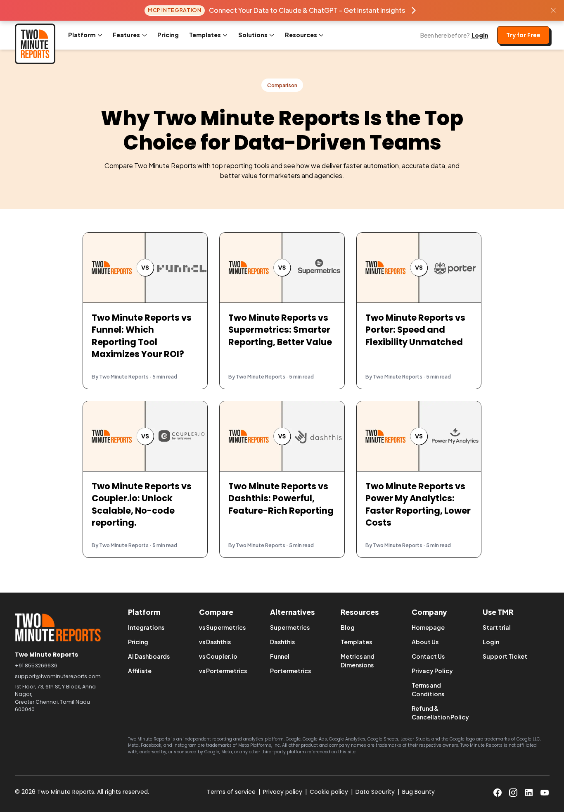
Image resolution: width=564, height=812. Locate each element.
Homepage (428, 627)
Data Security (375, 792)
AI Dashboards (149, 656)
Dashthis (282, 641)
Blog (348, 627)
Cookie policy (329, 792)
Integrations (146, 627)
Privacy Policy (432, 670)
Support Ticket (505, 656)
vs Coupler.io (218, 656)
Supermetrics (290, 627)
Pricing (168, 34)
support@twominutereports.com (58, 676)
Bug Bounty (418, 792)
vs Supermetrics (222, 627)
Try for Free (523, 35)
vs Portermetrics (223, 670)
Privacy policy (282, 792)
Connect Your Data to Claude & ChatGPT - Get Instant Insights (307, 10)
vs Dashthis (215, 641)
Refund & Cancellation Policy (440, 713)
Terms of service (231, 792)
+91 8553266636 (36, 665)
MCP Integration (174, 10)
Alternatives (292, 612)
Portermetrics (290, 670)
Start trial (497, 627)
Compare (216, 612)
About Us (425, 641)
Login (480, 35)
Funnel (279, 656)
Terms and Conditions (428, 689)
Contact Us (428, 656)
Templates (356, 641)
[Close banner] (553, 10)
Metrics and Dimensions (357, 660)
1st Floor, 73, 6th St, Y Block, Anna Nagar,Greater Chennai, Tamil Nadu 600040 (55, 698)
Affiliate (140, 670)
